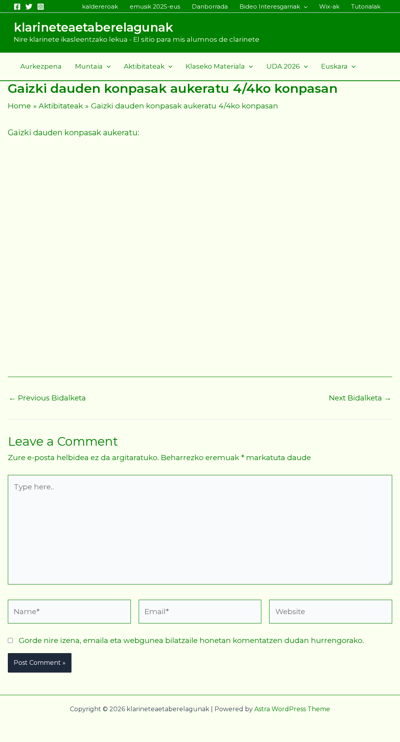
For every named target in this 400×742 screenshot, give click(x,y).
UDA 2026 (283, 66)
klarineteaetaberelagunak (93, 27)
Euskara (334, 66)
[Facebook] (17, 6)
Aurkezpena (41, 66)
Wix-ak (329, 6)
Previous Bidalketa (47, 398)
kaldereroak (100, 6)
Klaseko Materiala (215, 66)
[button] (303, 6)
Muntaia (89, 66)
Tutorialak (365, 6)
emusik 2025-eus (155, 6)
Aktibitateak (144, 66)
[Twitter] (28, 6)
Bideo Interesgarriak (269, 6)
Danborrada (210, 6)
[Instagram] (40, 6)
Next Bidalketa (360, 398)
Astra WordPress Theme (292, 709)
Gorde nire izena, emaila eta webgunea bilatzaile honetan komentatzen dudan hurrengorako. (191, 640)
